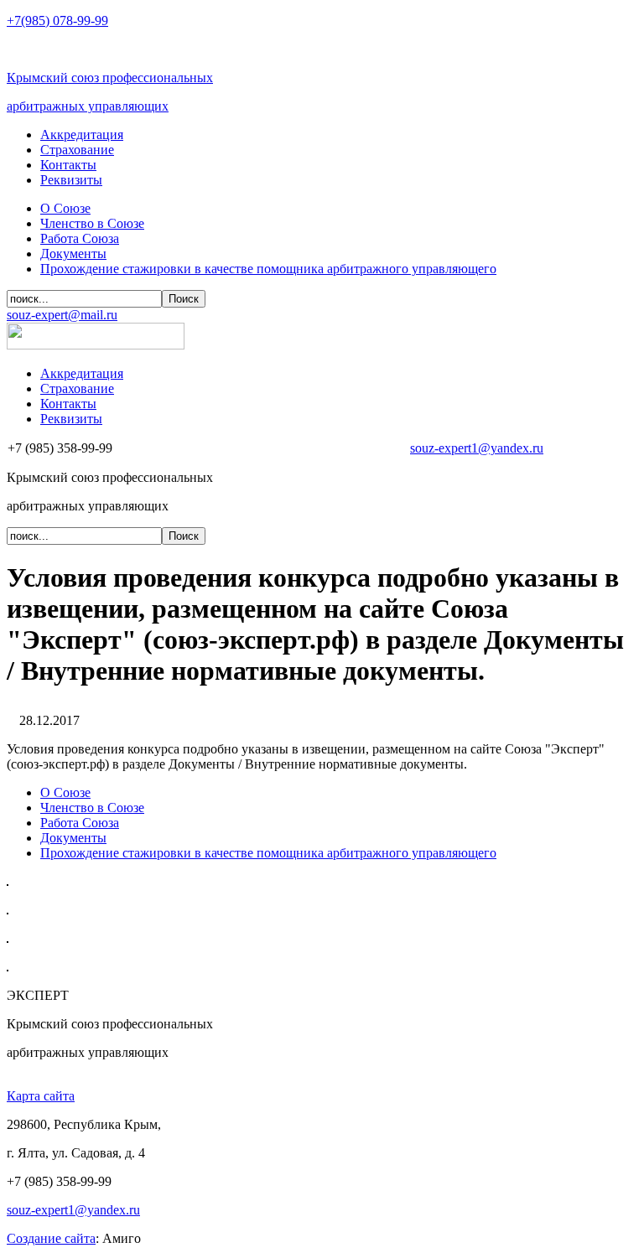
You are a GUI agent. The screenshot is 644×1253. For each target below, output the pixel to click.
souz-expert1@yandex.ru (476, 448)
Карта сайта (41, 1096)
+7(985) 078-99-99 (57, 20)
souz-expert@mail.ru (62, 315)
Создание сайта (51, 1238)
